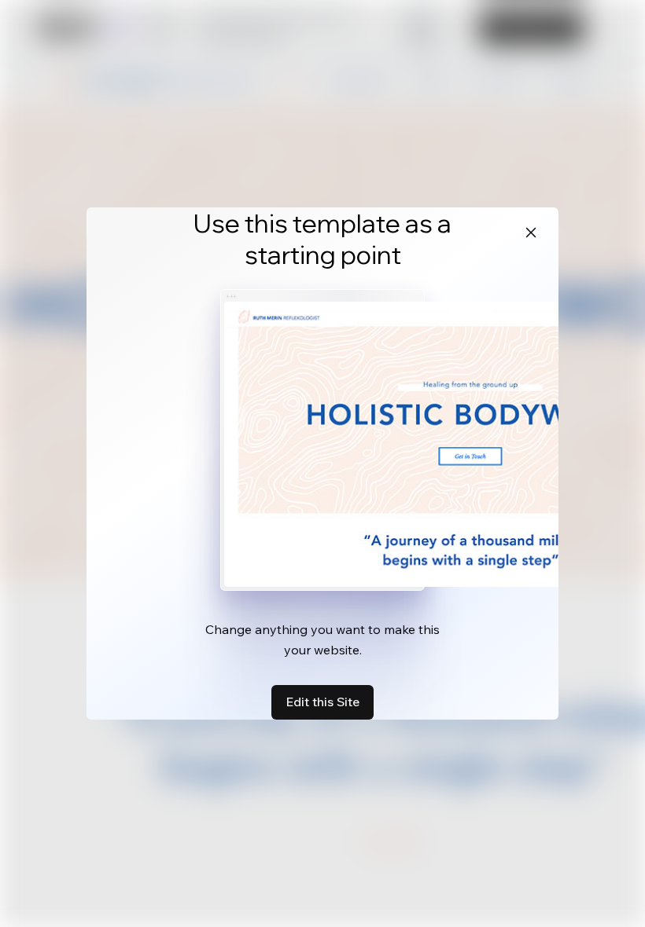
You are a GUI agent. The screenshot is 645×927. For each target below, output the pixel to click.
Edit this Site (322, 701)
